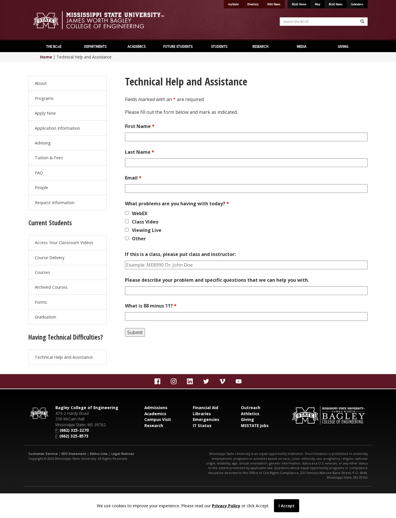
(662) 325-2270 (74, 430)
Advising (43, 143)
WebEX (140, 213)
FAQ (39, 172)
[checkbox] (127, 213)
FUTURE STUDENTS (177, 46)
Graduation (45, 317)
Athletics (250, 413)
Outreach (250, 407)
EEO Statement (73, 453)
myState (233, 4)
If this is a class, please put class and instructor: (180, 254)
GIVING (342, 46)
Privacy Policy (226, 505)
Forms (41, 302)
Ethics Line (99, 453)
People (41, 187)
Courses (42, 272)
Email (133, 178)
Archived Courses (51, 287)
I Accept (287, 505)
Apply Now (45, 113)
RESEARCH (260, 46)
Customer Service (43, 453)
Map (317, 4)
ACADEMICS (136, 46)
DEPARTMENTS (94, 46)
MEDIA (301, 46)
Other (139, 238)
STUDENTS (218, 46)
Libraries (202, 413)
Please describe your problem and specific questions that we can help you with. (217, 280)
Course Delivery (49, 257)
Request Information (55, 202)
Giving (247, 419)
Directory (253, 4)
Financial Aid (205, 407)
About (41, 83)
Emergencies (206, 419)
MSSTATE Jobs (254, 425)
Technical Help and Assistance (64, 357)
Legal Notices (122, 453)
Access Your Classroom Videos (64, 242)
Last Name (139, 152)
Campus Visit (157, 419)
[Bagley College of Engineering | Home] (111, 20)
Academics (155, 413)
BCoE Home (299, 4)
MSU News (273, 4)
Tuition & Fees (49, 157)
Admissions (155, 407)
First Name (140, 126)
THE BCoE (53, 46)
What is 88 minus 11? (151, 306)
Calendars (357, 4)
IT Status (202, 425)
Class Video (145, 222)
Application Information (57, 128)
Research (153, 425)
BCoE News (335, 4)
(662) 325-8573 (73, 436)
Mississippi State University (42, 20)
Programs (44, 98)
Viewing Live (146, 230)
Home (46, 57)
